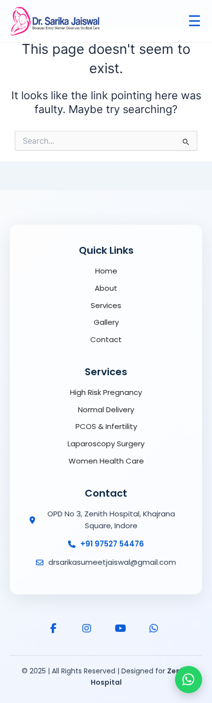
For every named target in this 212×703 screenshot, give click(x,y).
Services (106, 305)
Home (106, 271)
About (106, 288)
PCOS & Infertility (106, 426)
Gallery (106, 322)
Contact (106, 339)
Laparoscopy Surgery (106, 443)
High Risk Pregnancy (106, 392)
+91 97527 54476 (112, 544)
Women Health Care (106, 461)
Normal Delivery (106, 409)
